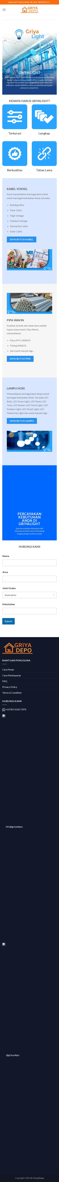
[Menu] (4, 9)
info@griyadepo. (14, 826)
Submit (8, 621)
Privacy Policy (9, 686)
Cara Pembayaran (11, 675)
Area (5, 572)
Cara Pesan (8, 669)
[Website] (29, 10)
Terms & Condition (12, 692)
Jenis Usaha (9, 588)
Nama (5, 556)
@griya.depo (12, 1055)
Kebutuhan (8, 604)
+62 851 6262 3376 (15, 709)
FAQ (4, 681)
